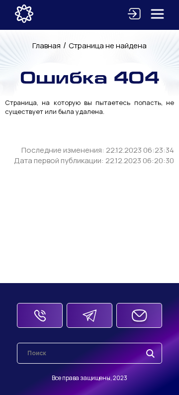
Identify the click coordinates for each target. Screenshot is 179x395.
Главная (46, 45)
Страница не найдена (108, 45)
